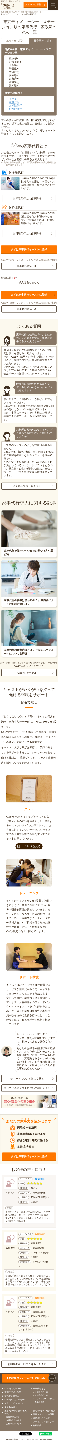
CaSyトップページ (13, 1388)
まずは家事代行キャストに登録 (29, 249)
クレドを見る (32, 846)
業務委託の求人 (12, 1396)
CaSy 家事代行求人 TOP (10, 12)
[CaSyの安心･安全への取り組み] (29, 1102)
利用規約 (37, 1425)
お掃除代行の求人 (14, 1420)
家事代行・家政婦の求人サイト (12, 1)
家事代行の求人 (13, 1417)
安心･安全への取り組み (44, 1410)
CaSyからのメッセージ (15, 1399)
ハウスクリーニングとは (45, 1398)
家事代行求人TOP (27, 266)
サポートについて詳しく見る (27, 1078)
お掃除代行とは (41, 1392)
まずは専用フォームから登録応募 (25, 1378)
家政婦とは (39, 1402)
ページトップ (52, 1378)
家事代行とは (39, 1388)
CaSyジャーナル (27, 672)
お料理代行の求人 (14, 1423)
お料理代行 (15, 108)
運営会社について (41, 1418)
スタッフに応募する (35, 4)
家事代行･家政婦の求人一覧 (31, 12)
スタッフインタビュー (15, 1403)
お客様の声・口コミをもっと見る (27, 1364)
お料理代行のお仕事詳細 (27, 233)
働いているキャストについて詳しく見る (27, 1088)
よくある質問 (11, 1407)
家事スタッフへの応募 (43, 1414)
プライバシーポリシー (43, 1422)
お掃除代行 (15, 105)
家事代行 (14, 102)
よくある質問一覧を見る (27, 486)
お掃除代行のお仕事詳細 (27, 198)
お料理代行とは (41, 1395)
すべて (13, 98)
